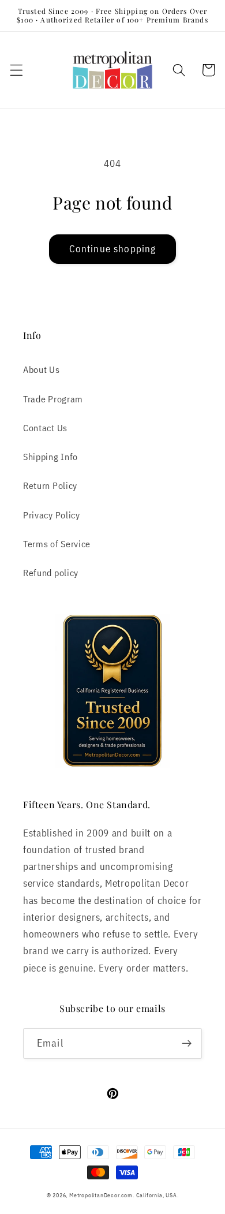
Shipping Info (50, 456)
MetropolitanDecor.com (101, 1195)
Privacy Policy (51, 515)
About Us (41, 369)
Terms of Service (57, 543)
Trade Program (53, 399)
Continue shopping (112, 248)
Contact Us (45, 427)
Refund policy (50, 572)
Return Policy (50, 485)
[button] (16, 70)
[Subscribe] (186, 1043)
